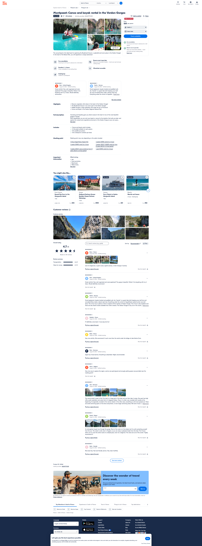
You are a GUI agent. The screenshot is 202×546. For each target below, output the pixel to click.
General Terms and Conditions (105, 532)
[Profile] (197, 2)
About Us (127, 522)
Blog (126, 527)
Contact (100, 522)
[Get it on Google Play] (88, 524)
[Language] (190, 2)
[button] (66, 16)
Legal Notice (101, 525)
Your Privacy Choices (103, 530)
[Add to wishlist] (74, 177)
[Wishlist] (178, 2)
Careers (127, 525)
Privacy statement (57, 497)
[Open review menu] (147, 253)
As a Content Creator (140, 525)
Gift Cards (128, 532)
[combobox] (135, 243)
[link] (64, 190)
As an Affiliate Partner (140, 527)
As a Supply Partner (140, 522)
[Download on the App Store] (88, 530)
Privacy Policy (101, 527)
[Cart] (184, 2)
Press (126, 530)
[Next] (148, 190)
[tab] (65, 504)
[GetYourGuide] (5, 3)
